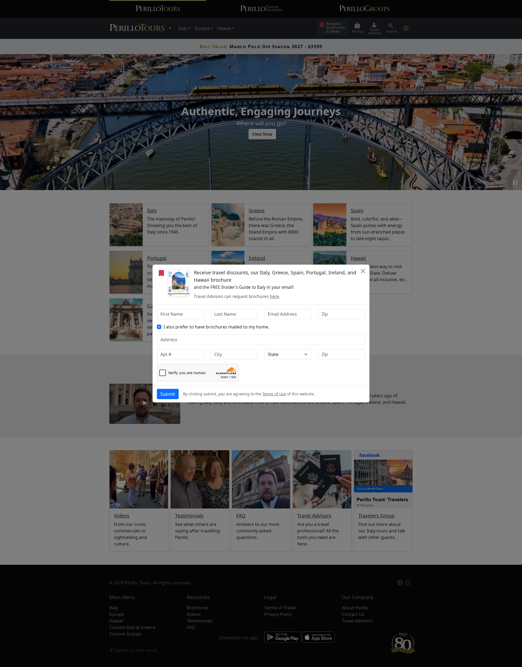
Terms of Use (274, 393)
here (274, 296)
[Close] (363, 271)
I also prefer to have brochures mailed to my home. (216, 327)
